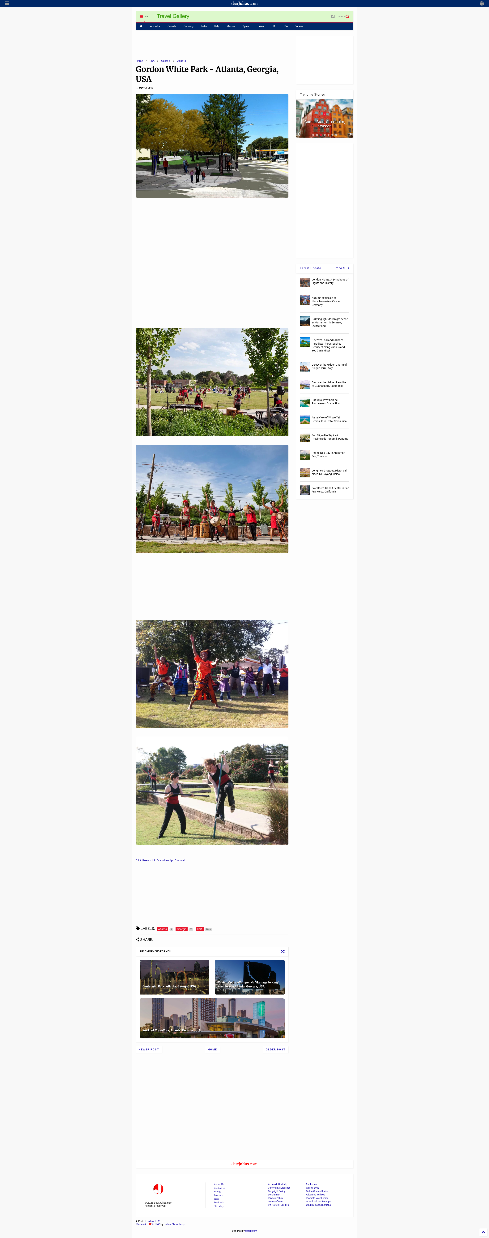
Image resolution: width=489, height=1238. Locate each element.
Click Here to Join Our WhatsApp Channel (160, 860)
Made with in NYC (148, 1224)
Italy (216, 26)
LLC (153, 1221)
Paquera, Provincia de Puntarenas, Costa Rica (326, 401)
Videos (299, 26)
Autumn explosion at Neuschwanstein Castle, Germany (326, 301)
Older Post (276, 1049)
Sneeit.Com (251, 1231)
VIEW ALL (342, 268)
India (204, 26)
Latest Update (310, 268)
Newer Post (149, 1049)
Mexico (231, 26)
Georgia (166, 60)
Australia (155, 26)
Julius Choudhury (174, 1224)
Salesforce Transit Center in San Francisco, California (330, 490)
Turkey (260, 26)
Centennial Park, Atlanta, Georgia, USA (169, 986)
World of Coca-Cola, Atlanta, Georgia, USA (171, 1030)
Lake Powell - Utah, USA (324, 126)
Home (139, 60)
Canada (172, 26)
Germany (189, 26)
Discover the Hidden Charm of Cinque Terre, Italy (329, 366)
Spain (245, 26)
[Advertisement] (212, 44)
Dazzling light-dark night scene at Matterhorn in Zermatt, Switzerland (330, 322)
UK (273, 26)
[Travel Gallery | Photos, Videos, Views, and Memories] (173, 18)
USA (285, 26)
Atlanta (181, 60)
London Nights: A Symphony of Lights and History (330, 281)
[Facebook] (333, 16)
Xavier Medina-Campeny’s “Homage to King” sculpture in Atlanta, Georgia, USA (248, 984)
